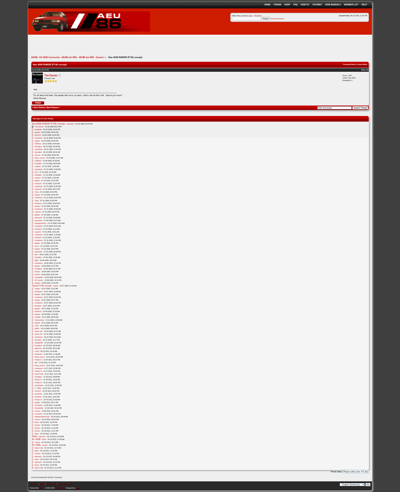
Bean (37, 422)
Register (258, 16)
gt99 (36, 260)
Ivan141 (38, 391)
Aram (37, 459)
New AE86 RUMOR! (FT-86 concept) (48, 124)
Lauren (37, 419)
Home (267, 4)
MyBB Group (60, 488)
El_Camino (39, 280)
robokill (37, 317)
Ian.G (37, 246)
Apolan (37, 141)
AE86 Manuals (333, 4)
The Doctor (51, 75)
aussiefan (38, 220)
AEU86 (42, 484)
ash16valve (39, 385)
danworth (38, 218)
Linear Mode (362, 64)
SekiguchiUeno (40, 223)
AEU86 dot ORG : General (91, 57)
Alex (36, 254)
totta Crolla (39, 374)
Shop (287, 4)
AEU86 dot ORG (69, 57)
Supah (55, 286)
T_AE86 (38, 388)
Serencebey (39, 320)
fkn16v (37, 425)
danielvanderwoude (42, 417)
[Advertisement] (88, 46)
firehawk (38, 306)
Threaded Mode (349, 64)
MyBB (41, 488)
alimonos (38, 348)
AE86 (34, 436)
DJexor (37, 155)
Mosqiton (38, 146)
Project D (38, 360)
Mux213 (38, 135)
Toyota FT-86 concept (42, 286)
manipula (38, 129)
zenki (37, 351)
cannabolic (39, 277)
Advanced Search (277, 19)
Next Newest (52, 107)
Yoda (37, 192)
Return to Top (51, 484)
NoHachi (38, 183)
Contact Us (34, 484)
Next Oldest (39, 107)
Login (250, 16)
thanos (37, 271)
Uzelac (37, 411)
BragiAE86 (39, 343)
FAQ (295, 4)
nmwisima (70, 124)
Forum (277, 4)
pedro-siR (38, 331)
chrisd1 (37, 453)
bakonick (42, 436)
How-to (305, 4)
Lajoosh (38, 166)
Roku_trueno (40, 158)
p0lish (37, 328)
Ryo (36, 172)
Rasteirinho (39, 408)
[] (32, 129)
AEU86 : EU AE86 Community (45, 57)
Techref (317, 4)
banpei (37, 132)
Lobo (37, 326)
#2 (367, 70)
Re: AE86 (36, 439)
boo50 (37, 274)
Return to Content (64, 484)
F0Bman (38, 144)
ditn (36, 362)
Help (364, 4)
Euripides (38, 163)
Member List (351, 4)
